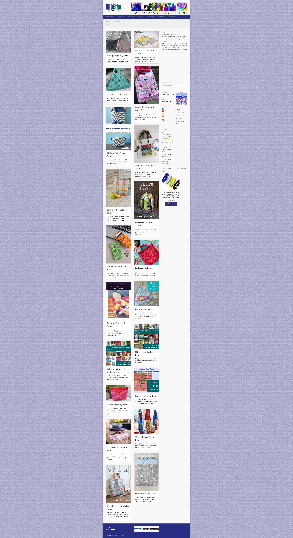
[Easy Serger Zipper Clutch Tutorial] (118, 301)
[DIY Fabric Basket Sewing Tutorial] (118, 128)
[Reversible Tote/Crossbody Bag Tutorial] (118, 484)
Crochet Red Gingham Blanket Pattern (166, 149)
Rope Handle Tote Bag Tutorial (145, 493)
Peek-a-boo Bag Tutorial (143, 309)
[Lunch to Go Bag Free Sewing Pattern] (118, 188)
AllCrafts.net (172, 38)
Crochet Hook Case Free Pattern (146, 396)
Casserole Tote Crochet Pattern (118, 94)
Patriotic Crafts (180, 109)
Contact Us (171, 17)
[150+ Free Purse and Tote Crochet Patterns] (118, 353)
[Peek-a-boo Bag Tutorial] (146, 293)
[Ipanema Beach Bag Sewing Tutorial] (146, 200)
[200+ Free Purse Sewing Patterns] (146, 336)
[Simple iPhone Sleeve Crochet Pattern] (118, 244)
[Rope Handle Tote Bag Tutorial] (146, 472)
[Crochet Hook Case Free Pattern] (146, 380)
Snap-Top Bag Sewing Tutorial (117, 404)
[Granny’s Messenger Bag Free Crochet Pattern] (146, 85)
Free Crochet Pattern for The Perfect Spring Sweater (167, 161)
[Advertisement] (175, 67)
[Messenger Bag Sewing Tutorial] (118, 41)
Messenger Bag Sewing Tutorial (118, 55)
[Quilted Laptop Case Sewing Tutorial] (146, 39)
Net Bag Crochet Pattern (143, 268)
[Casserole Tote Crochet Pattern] (118, 80)
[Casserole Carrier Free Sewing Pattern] (118, 431)
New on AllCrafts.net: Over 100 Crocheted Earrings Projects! (167, 143)
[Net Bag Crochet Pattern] (146, 252)
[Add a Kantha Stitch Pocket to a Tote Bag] (146, 144)
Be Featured (110, 17)
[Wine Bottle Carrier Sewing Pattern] (146, 421)
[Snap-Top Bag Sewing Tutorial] (118, 393)
